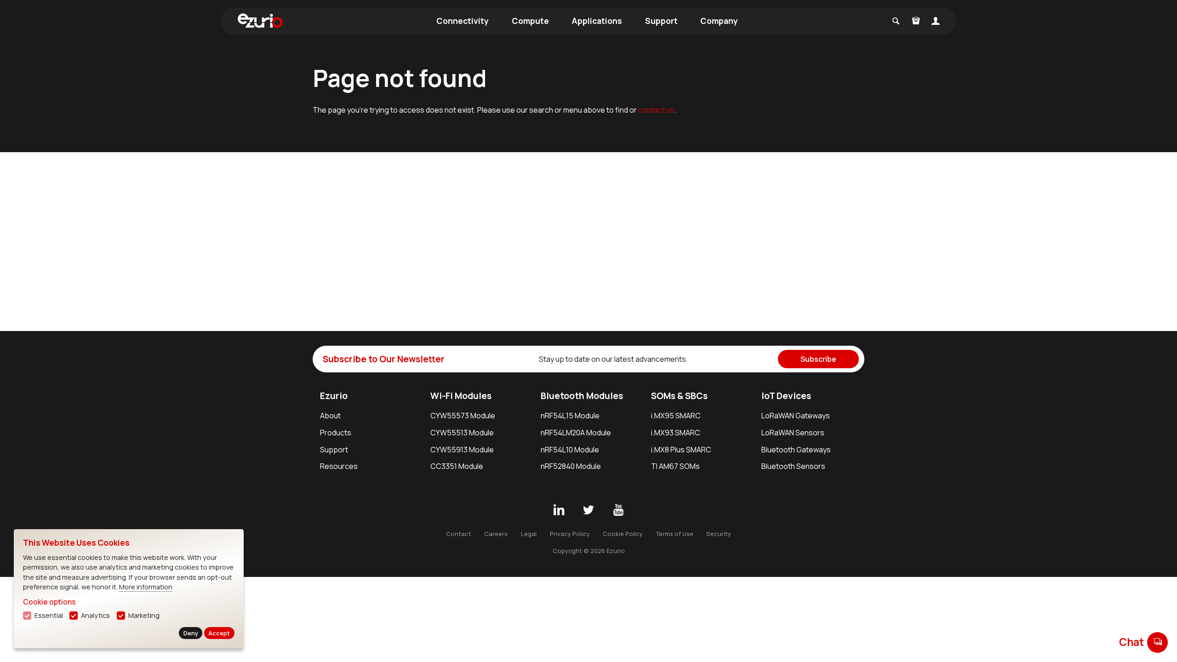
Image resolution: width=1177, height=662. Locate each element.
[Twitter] (588, 510)
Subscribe (818, 359)
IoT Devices (786, 396)
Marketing (144, 615)
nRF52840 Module (571, 466)
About (330, 416)
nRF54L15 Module (570, 416)
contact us (656, 110)
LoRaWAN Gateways (795, 416)
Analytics (95, 615)
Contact (458, 534)
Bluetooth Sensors (793, 466)
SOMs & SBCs (679, 396)
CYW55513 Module (462, 433)
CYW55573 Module (462, 416)
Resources (339, 466)
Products (335, 433)
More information (145, 586)
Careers (496, 534)
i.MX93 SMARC (675, 433)
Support (661, 20)
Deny (190, 633)
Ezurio (334, 396)
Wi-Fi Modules (460, 396)
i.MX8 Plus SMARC (681, 450)
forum (1158, 642)
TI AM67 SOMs (675, 466)
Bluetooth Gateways (796, 450)
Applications (596, 20)
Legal (529, 534)
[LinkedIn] (558, 510)
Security (718, 534)
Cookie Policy (623, 534)
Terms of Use (674, 534)
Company (719, 20)
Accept (219, 633)
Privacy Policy (570, 534)
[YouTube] (618, 510)
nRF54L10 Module (570, 450)
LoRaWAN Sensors (792, 433)
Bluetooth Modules (582, 396)
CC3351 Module (456, 466)
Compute (530, 20)
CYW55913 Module (462, 450)
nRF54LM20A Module (576, 433)
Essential (48, 615)
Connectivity (462, 20)
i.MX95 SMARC (676, 416)
